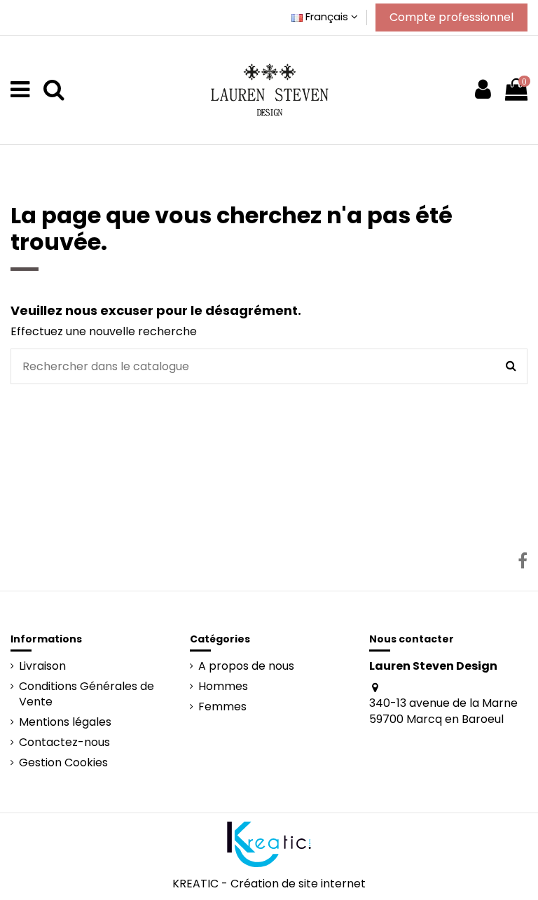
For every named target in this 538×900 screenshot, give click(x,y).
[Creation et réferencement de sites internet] (269, 844)
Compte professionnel (451, 17)
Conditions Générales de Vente (86, 694)
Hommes (223, 686)
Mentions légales (65, 722)
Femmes (222, 707)
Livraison (42, 666)
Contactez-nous (64, 742)
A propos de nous (246, 666)
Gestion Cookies (63, 763)
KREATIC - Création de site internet (269, 884)
